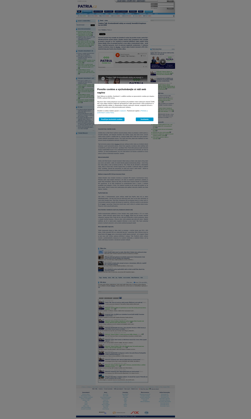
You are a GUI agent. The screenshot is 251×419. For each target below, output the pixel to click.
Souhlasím (145, 119)
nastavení (123, 111)
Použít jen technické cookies (111, 119)
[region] (126, 104)
